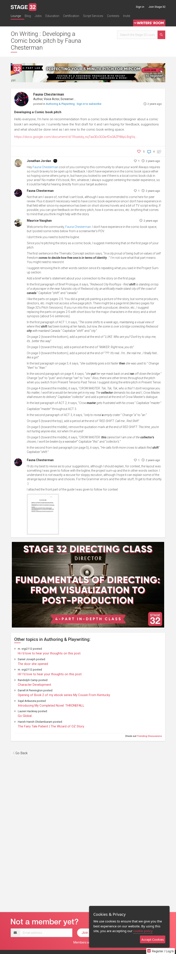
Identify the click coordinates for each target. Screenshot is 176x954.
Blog (28, 16)
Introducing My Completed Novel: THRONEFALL (51, 705)
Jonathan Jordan (39, 161)
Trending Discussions (149, 736)
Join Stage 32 (157, 6)
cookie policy (143, 931)
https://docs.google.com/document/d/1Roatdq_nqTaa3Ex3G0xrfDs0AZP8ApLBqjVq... (76, 137)
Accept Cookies (152, 939)
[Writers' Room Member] (55, 160)
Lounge (16, 16)
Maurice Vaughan (39, 220)
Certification (71, 16)
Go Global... (25, 716)
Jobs (38, 16)
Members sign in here (88, 942)
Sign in (140, 6)
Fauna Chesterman (48, 94)
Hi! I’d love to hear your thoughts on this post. (50, 674)
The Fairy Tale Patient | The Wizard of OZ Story (51, 726)
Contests (113, 16)
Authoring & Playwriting (60, 103)
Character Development (34, 685)
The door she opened (33, 664)
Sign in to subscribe (89, 103)
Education (52, 16)
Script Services (93, 16)
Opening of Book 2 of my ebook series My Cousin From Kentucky (64, 695)
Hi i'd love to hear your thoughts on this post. (49, 653)
